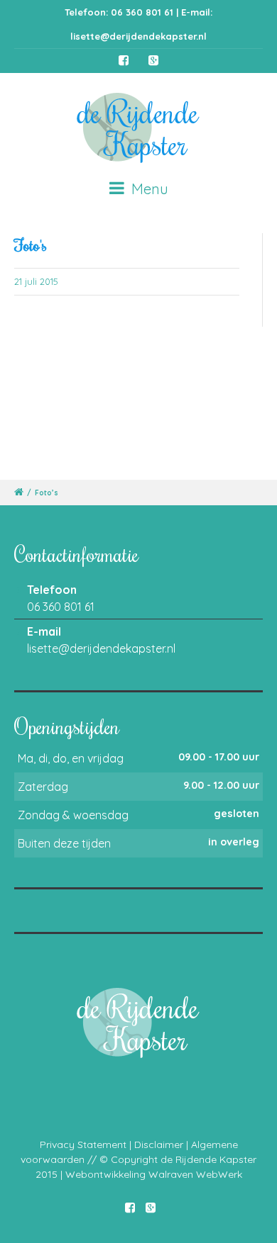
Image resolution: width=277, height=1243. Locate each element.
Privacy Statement (83, 1144)
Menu (148, 189)
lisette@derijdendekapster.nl (138, 36)
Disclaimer (158, 1144)
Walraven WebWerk (195, 1174)
